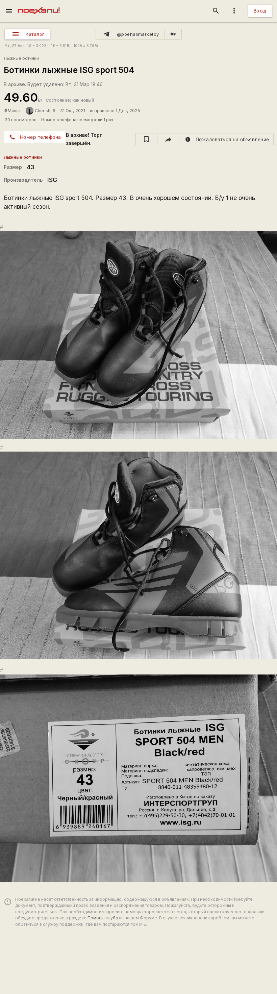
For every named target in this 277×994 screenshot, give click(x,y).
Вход (260, 11)
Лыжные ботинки (21, 58)
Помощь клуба (102, 917)
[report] (226, 139)
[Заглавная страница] (38, 4)
